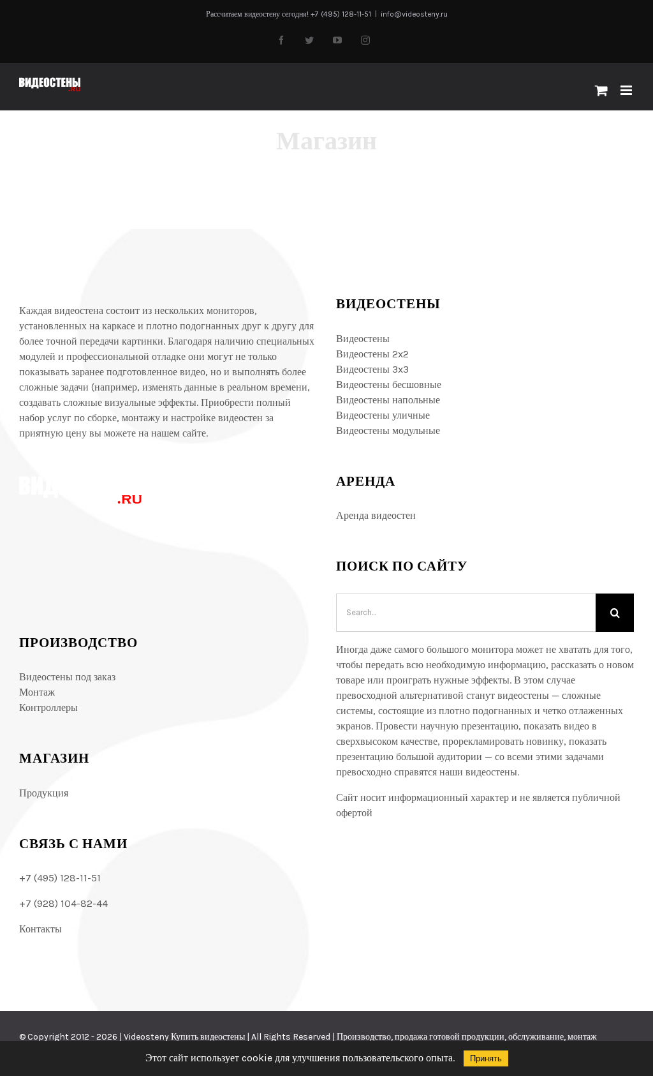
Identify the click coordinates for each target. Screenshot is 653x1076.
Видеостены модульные (388, 430)
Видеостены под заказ (67, 677)
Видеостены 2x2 (372, 354)
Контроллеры (48, 707)
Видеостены (363, 339)
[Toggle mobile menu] (627, 90)
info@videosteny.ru (414, 14)
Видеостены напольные (388, 400)
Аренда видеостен (376, 515)
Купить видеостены (208, 1036)
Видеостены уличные (383, 415)
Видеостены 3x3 (372, 369)
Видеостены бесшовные (388, 384)
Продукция (43, 793)
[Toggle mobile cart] (601, 90)
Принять (486, 1058)
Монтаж (37, 692)
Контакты (40, 929)
